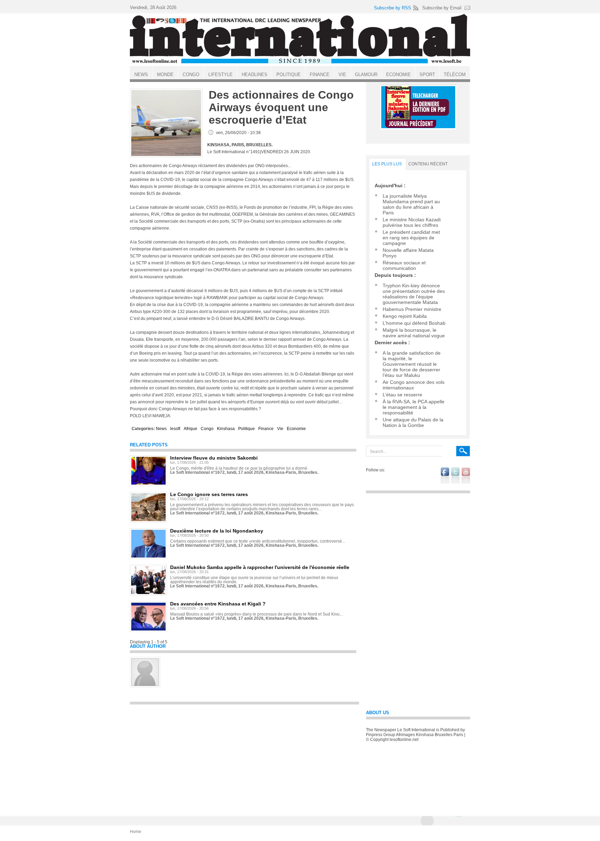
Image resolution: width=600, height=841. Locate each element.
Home (135, 831)
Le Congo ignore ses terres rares (209, 494)
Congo (207, 428)
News (161, 428)
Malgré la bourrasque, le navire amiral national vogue (414, 332)
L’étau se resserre (402, 394)
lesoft (175, 428)
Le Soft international (300, 39)
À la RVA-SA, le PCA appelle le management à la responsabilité (413, 407)
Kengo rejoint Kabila (405, 316)
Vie (280, 428)
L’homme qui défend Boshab (414, 323)
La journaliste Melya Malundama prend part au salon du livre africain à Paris (411, 204)
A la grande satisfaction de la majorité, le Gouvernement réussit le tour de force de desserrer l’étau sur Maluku (412, 364)
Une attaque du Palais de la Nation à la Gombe (413, 422)
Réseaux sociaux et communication (404, 265)
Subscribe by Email (441, 7)
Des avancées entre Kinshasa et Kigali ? (218, 604)
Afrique (190, 428)
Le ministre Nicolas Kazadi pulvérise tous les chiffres (412, 222)
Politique (246, 428)
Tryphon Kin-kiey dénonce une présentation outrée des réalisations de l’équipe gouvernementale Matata (414, 294)
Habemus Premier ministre (412, 309)
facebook (445, 476)
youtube (465, 476)
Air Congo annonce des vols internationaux (413, 384)
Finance (266, 428)
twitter (455, 476)
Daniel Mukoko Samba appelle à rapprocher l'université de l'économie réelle (259, 567)
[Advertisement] (244, 757)
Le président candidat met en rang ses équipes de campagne (411, 237)
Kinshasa (226, 428)
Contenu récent (428, 164)
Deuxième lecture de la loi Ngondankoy (216, 531)
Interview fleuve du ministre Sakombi (214, 458)
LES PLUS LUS (387, 164)
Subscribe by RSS (392, 7)
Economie (296, 428)
